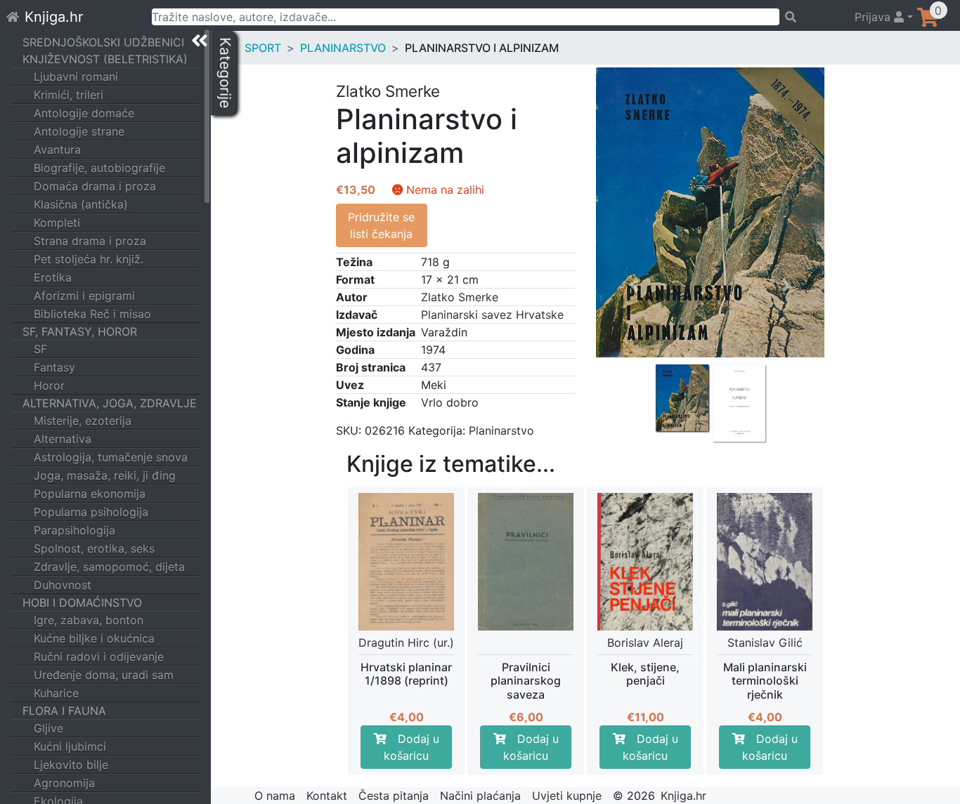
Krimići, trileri (68, 95)
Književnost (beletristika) (105, 59)
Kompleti (57, 223)
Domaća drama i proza (95, 186)
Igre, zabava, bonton (88, 620)
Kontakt (326, 796)
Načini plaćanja (480, 796)
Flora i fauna (64, 711)
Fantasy (54, 367)
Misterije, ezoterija (82, 421)
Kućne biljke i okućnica (94, 638)
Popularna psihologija (91, 512)
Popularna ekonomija (89, 494)
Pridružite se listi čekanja (381, 225)
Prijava (874, 17)
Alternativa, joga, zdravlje (109, 403)
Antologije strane (79, 131)
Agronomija (64, 783)
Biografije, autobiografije (99, 168)
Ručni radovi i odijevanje (99, 657)
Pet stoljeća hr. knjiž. (88, 259)
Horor (49, 385)
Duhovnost (62, 585)
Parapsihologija (74, 530)
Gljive (48, 728)
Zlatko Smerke (459, 297)
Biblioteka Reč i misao (92, 314)
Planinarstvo (343, 48)
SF (40, 349)
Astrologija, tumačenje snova (111, 457)
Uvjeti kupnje (567, 796)
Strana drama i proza (90, 241)
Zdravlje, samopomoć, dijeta (109, 567)
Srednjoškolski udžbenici (103, 42)
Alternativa (62, 439)
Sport (263, 48)
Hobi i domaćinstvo (82, 602)
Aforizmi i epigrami (84, 296)
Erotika (53, 277)
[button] (634, 347)
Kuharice (56, 693)
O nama (274, 796)
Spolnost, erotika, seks (94, 548)
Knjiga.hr (54, 16)
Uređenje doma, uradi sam (104, 675)
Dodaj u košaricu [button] (411, 747)
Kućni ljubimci (70, 746)
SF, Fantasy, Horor (79, 331)
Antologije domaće (84, 113)
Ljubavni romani (76, 77)
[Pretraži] (810, 17)
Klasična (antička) (81, 204)
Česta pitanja (393, 796)
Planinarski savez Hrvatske (492, 315)
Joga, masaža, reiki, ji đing (105, 475)
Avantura (57, 150)
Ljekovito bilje (71, 765)
